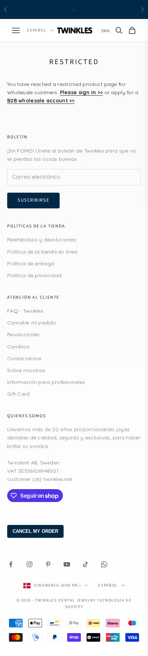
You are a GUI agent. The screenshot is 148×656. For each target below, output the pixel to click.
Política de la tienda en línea (42, 252)
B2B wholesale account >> (41, 100)
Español (36, 30)
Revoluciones (23, 334)
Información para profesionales (46, 382)
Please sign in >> (81, 92)
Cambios (18, 346)
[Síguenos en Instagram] (29, 564)
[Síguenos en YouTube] (66, 564)
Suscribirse (33, 200)
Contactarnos (24, 358)
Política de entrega (30, 263)
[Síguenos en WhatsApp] (104, 564)
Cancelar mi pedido (31, 322)
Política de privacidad (34, 275)
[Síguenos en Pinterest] (48, 564)
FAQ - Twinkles (25, 311)
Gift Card (18, 394)
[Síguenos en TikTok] (85, 564)
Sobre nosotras (26, 370)
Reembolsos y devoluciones (41, 239)
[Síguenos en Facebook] (10, 564)
